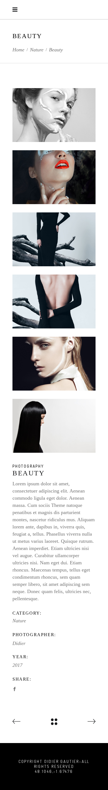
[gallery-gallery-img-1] (54, 177)
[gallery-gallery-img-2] (54, 115)
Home (18, 49)
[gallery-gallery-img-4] (54, 301)
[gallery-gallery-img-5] (54, 239)
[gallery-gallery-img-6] (54, 426)
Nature (36, 49)
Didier (18, 643)
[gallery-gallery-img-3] (54, 364)
